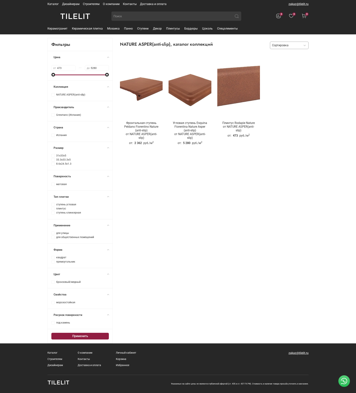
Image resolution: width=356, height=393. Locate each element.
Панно (128, 28)
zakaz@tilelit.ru (299, 4)
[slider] (53, 74)
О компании (111, 4)
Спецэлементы (227, 28)
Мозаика (113, 28)
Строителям (91, 4)
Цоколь (207, 28)
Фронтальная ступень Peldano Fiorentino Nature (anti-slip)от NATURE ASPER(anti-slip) (141, 130)
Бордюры (191, 28)
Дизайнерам (71, 4)
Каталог (53, 4)
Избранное (122, 365)
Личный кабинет (126, 352)
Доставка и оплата (153, 4)
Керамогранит (57, 28)
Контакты (130, 4)
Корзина (121, 359)
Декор (157, 28)
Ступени (143, 28)
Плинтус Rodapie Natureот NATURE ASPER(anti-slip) (238, 126)
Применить (80, 336)
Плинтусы (173, 28)
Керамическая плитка (87, 28)
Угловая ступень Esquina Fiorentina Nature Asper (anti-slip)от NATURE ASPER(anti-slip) (190, 130)
